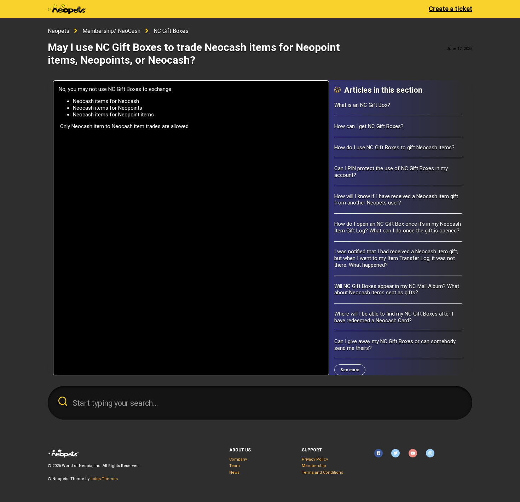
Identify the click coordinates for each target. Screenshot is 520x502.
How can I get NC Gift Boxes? (369, 126)
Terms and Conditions (322, 472)
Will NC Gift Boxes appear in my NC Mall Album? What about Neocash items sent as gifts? (396, 289)
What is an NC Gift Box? (362, 105)
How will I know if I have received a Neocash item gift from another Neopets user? (396, 199)
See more (349, 370)
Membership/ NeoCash (111, 31)
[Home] (67, 9)
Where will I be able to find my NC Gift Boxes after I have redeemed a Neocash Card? (393, 317)
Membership (314, 465)
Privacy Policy (315, 459)
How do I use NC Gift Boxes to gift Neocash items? (394, 147)
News (234, 472)
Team (234, 465)
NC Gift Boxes (171, 31)
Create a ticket (450, 8)
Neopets (58, 31)
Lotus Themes (104, 479)
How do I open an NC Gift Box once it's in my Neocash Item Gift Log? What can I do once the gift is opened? (397, 227)
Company (238, 459)
